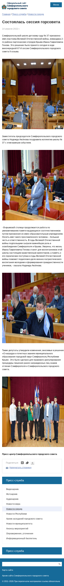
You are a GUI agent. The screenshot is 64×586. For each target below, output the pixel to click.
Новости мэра (13, 504)
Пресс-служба (19, 14)
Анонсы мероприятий (17, 528)
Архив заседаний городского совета (24, 519)
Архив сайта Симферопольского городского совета (25, 576)
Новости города (36, 14)
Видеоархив (12, 489)
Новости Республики (16, 514)
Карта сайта (7, 570)
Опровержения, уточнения (19, 533)
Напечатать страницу (20, 467)
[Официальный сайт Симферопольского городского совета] (14, 6)
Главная (6, 14)
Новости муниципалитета (19, 523)
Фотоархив (11, 494)
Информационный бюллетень (21, 538)
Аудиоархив (12, 499)
